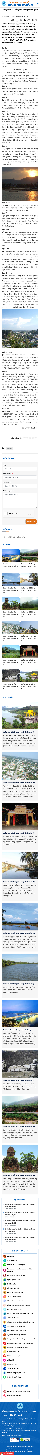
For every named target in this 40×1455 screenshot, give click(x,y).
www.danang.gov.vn (25, 1449)
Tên (5, 465)
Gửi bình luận (31, 521)
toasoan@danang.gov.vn (14, 1435)
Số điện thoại (8, 474)
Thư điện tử (7, 482)
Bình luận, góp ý (8, 491)
